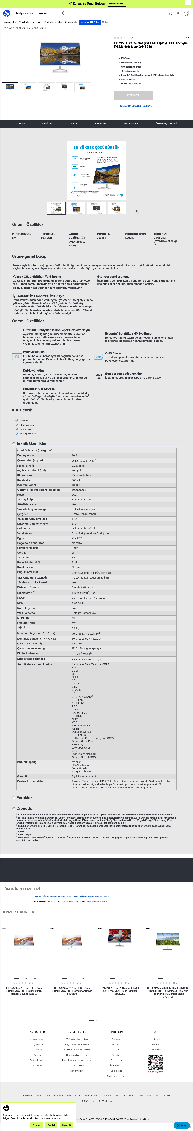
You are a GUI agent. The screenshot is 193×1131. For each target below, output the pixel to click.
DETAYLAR (20, 123)
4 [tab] (30, 978)
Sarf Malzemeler (53, 22)
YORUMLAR (100, 123)
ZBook (141, 1095)
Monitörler (24, 22)
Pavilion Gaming (92, 1095)
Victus (131, 1095)
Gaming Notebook (54, 1095)
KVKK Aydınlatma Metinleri (77, 1039)
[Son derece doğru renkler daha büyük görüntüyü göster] (99, 375)
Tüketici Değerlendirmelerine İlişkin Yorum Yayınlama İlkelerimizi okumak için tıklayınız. (73, 896)
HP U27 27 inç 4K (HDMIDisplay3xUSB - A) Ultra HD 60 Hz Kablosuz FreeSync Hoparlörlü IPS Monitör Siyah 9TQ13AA (168, 992)
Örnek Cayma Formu (116, 1076)
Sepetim (116, 1055)
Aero (157, 1095)
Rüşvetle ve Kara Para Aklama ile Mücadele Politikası (76, 1063)
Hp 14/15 (39, 1095)
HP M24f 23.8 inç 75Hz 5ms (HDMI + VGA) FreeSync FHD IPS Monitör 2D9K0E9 (120, 991)
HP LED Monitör (105, 1101)
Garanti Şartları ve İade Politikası (76, 1049)
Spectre (107, 1095)
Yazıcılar (37, 22)
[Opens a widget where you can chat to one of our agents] (181, 1125)
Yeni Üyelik (155, 1039)
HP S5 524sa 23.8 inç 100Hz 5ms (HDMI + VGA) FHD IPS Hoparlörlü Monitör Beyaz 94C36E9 (24, 991)
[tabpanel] (24, 969)
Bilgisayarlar (9, 22)
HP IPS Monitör (88, 1101)
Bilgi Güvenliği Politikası (76, 1055)
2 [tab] (21, 978)
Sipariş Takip (116, 1071)
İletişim (116, 1049)
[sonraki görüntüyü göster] (178, 170)
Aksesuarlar (71, 22)
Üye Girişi (155, 1044)
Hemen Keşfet (117, 3)
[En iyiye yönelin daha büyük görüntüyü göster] (17, 356)
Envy (116, 1095)
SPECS (73, 123)
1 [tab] (16, 978)
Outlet (105, 22)
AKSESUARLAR (131, 123)
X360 (149, 1095)
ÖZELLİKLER (46, 123)
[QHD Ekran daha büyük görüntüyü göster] (99, 356)
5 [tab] (35, 978)
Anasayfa (116, 1039)
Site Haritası (116, 1060)
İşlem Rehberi (116, 1065)
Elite (123, 1095)
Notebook (27, 1095)
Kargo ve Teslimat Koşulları (77, 1044)
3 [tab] (26, 978)
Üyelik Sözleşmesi (156, 1049)
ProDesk (166, 1095)
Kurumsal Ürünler (90, 22)
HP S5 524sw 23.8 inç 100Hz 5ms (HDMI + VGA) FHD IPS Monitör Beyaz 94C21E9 (72, 991)
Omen (69, 1095)
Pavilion (78, 1095)
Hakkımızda (116, 1044)
